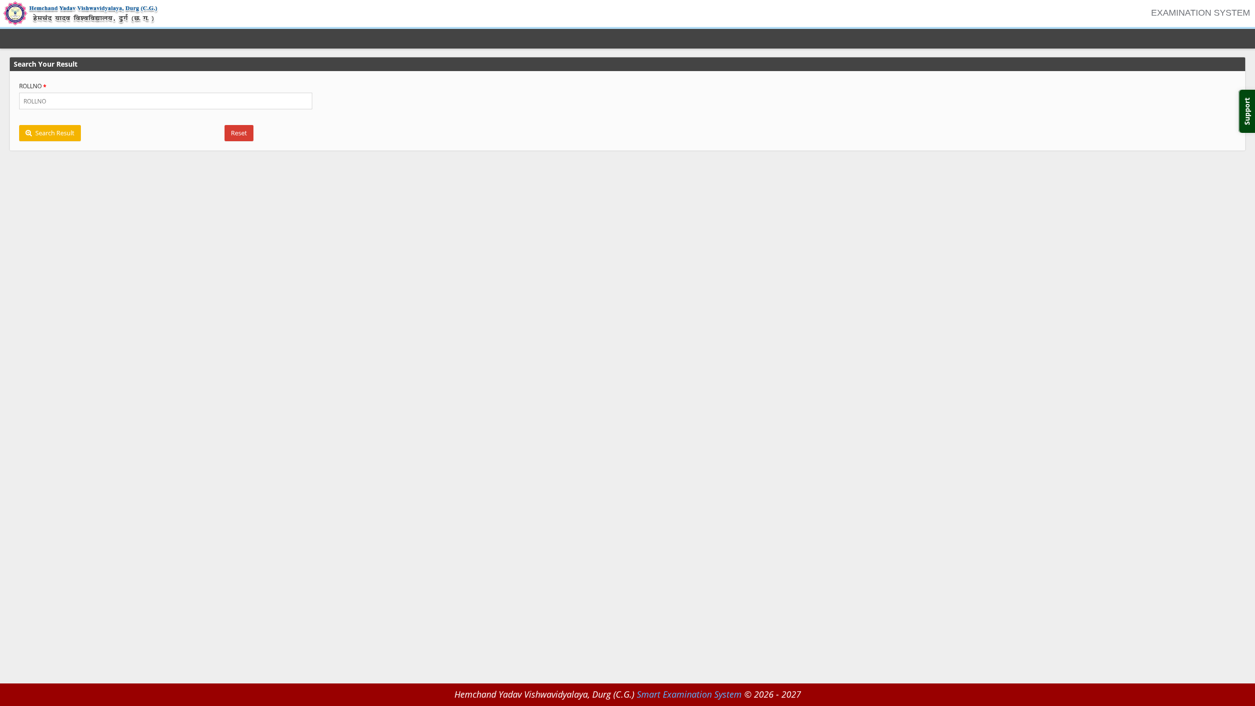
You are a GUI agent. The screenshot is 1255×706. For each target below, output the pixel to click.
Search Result (54, 132)
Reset (239, 132)
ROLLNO (30, 86)
